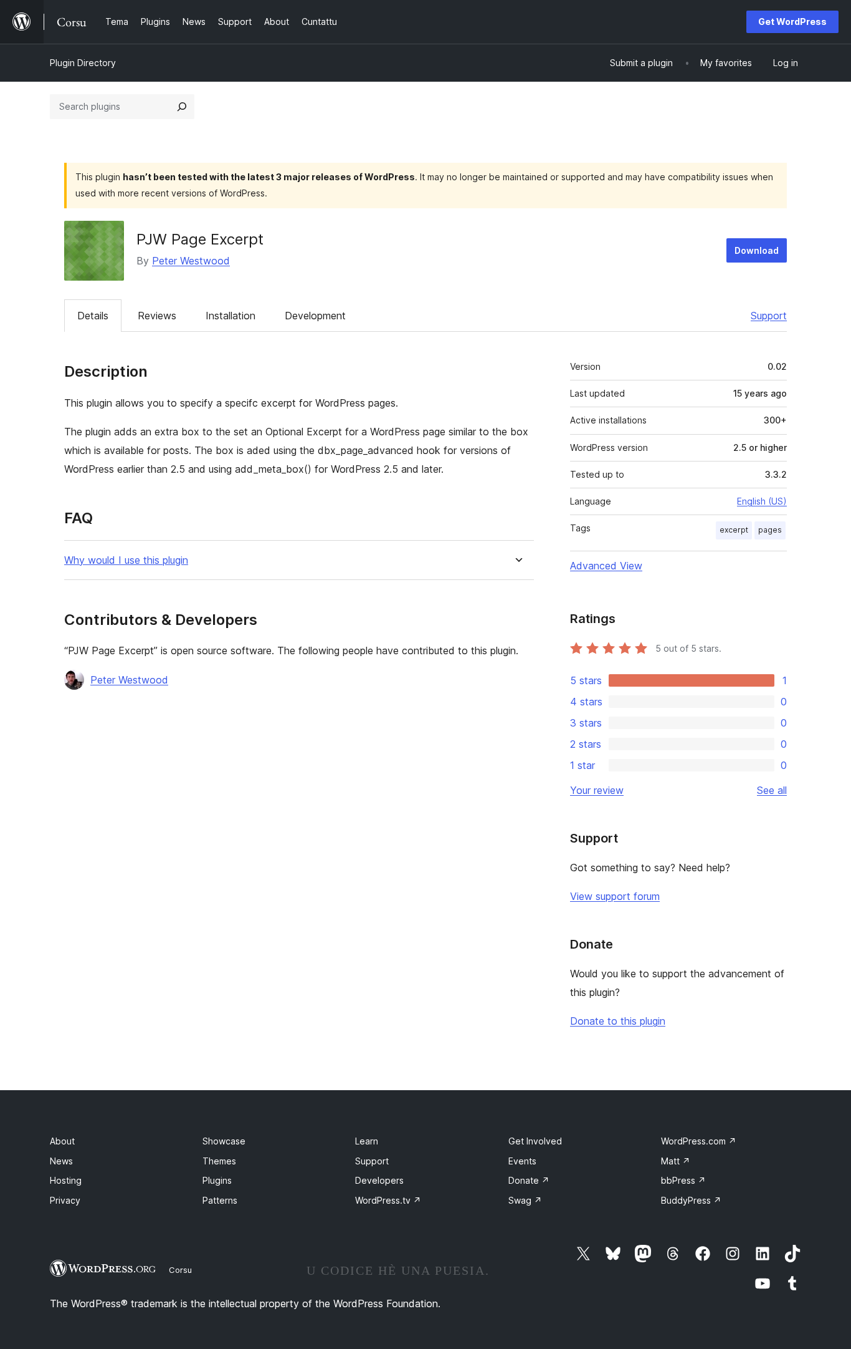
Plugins (217, 1180)
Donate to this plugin (617, 1021)
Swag (525, 1200)
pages (770, 529)
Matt (675, 1161)
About (62, 1141)
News (61, 1161)
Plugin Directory (83, 62)
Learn (366, 1141)
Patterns (219, 1200)
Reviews (157, 315)
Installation (230, 315)
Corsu (180, 1270)
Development (315, 315)
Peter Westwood (191, 260)
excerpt (734, 529)
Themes (219, 1161)
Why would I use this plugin (126, 560)
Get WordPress (792, 21)
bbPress (683, 1180)
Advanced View (606, 565)
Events (522, 1161)
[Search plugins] (181, 106)
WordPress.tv (388, 1200)
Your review (597, 790)
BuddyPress (691, 1200)
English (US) (762, 501)
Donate (528, 1180)
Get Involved (535, 1141)
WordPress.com (698, 1141)
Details (92, 315)
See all (772, 790)
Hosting (66, 1180)
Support (769, 315)
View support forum (615, 896)
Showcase (223, 1141)
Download (757, 250)
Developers (379, 1180)
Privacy (65, 1200)
